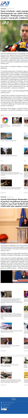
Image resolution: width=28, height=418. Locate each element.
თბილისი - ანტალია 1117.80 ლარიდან (8, 140)
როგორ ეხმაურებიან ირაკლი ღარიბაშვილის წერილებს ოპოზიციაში (10, 346)
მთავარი (13, 398)
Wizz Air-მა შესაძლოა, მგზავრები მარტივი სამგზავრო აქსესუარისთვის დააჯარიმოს (12, 331)
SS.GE (2, 115)
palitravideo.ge (3, 177)
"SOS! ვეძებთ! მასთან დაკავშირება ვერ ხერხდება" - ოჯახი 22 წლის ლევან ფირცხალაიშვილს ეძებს (11, 188)
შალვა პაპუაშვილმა (22, 60)
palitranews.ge (3, 350)
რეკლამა (14, 399)
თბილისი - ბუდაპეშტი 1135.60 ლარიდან (9, 155)
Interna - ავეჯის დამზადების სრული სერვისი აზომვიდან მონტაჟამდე (10, 365)
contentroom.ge (3, 384)
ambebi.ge (2, 318)
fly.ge (1, 145)
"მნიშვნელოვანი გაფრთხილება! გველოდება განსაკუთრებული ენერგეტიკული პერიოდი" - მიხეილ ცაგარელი (12, 173)
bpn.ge (2, 335)
